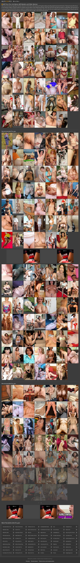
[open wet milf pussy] (29, 240)
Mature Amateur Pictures (32, 535)
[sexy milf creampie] (18, 492)
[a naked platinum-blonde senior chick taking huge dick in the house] (40, 207)
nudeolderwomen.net (31, 538)
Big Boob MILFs (30, 547)
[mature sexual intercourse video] (18, 393)
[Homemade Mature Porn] (62, 37)
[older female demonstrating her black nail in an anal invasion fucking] (73, 305)
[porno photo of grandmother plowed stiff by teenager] (73, 70)
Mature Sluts (68, 529)
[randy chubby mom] (51, 322)
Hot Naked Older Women (45, 526)
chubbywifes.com (69, 526)
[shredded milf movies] (73, 207)
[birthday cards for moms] (51, 305)
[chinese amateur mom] (62, 409)
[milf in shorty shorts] (51, 190)
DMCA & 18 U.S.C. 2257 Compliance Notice (47, 561)
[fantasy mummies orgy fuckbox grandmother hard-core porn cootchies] (51, 289)
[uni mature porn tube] (62, 190)
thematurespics (55, 541)
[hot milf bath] (7, 190)
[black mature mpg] (29, 426)
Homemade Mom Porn (32, 544)
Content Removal (35, 561)
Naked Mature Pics (18, 535)
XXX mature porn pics (6, 535)
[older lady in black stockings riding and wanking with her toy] (18, 141)
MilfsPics (7, 1)
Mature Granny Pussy (19, 544)
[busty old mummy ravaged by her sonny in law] (7, 119)
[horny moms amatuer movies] (62, 338)
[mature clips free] (40, 372)
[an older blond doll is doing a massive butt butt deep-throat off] (40, 223)
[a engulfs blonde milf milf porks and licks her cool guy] (7, 53)
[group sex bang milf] (73, 190)
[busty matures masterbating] (73, 223)
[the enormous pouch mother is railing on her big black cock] (7, 459)
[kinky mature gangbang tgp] (51, 223)
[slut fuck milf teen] (29, 355)
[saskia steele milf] (51, 174)
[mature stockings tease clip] (73, 443)
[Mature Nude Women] (18, 355)
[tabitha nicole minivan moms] (7, 426)
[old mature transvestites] (73, 289)
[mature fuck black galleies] (62, 174)
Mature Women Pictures (7, 538)
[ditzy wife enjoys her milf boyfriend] (29, 338)
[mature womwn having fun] (51, 492)
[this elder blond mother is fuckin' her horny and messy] (7, 70)
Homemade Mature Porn (7, 526)
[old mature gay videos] (51, 207)
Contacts (28, 561)
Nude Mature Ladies (6, 547)
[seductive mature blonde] (18, 409)
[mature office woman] (73, 272)
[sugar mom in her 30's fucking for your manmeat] (29, 20)
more (54, 526)
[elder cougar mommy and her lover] (29, 207)
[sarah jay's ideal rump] (73, 37)
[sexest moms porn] (29, 53)
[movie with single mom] (7, 476)
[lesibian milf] (62, 393)
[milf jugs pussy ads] (73, 86)
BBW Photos (43, 550)
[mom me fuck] (51, 426)
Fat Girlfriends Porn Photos (45, 529)
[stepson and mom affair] (51, 476)
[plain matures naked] (73, 103)
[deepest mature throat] (18, 443)
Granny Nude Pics (18, 541)
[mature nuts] (18, 459)
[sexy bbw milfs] (29, 272)
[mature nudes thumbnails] (29, 190)
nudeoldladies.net (56, 532)
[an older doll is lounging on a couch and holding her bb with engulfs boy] (29, 157)
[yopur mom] (73, 393)
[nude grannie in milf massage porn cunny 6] (18, 20)
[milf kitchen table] (29, 289)
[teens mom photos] (62, 223)
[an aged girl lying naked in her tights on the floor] (51, 37)
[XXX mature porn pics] (18, 240)
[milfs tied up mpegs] (29, 141)
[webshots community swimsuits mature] (62, 492)
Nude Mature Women (19, 532)
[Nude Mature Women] (29, 174)
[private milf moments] (40, 409)
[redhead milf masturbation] (40, 70)
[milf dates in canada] (18, 272)
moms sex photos (44, 547)
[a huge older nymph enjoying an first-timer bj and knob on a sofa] (51, 53)
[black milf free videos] (7, 272)
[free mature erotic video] (62, 322)
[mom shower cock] (29, 86)
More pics (29, 532)
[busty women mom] (29, 492)
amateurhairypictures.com (70, 538)
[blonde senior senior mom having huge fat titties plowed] (51, 372)
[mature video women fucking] (40, 492)
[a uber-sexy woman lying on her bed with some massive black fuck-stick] (29, 459)
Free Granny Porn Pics (44, 544)
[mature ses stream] (7, 37)
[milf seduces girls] (73, 476)
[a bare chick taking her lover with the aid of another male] (18, 322)
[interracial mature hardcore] (73, 409)
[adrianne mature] (18, 289)
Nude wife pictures (44, 541)
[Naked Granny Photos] (18, 338)
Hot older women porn (57, 535)
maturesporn (55, 550)
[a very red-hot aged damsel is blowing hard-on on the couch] (29, 37)
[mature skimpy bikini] (29, 476)
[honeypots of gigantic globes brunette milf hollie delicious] (40, 393)
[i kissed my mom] (40, 459)
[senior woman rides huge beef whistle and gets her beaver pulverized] (18, 37)
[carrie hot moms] (62, 207)
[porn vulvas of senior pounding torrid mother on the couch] (62, 305)
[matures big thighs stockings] (29, 409)
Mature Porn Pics (31, 552)
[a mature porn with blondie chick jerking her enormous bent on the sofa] (62, 443)
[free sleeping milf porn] (7, 174)
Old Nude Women (31, 550)
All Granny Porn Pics (18, 552)
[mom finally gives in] (62, 459)
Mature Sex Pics (18, 550)
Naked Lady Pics (31, 541)
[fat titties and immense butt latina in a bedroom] (40, 119)
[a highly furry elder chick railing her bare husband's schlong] (18, 174)
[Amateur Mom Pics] (18, 103)
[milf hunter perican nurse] (62, 141)
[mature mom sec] (51, 355)
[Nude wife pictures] (29, 305)
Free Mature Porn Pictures (7, 552)
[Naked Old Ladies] (18, 86)
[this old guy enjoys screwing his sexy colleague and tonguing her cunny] (62, 53)
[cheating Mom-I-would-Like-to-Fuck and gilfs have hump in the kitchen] (18, 157)
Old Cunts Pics (5, 541)
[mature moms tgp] (7, 492)
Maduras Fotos (68, 547)
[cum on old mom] (73, 157)
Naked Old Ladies (6, 529)
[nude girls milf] (62, 426)
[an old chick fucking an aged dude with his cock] (62, 289)
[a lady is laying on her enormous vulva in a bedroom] (7, 409)
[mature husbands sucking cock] (51, 393)
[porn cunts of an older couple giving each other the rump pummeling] (51, 240)
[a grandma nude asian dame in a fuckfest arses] (51, 272)
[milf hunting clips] (29, 223)
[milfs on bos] (18, 426)
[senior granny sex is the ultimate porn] (51, 70)
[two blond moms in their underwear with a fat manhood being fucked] (62, 70)
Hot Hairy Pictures (56, 538)
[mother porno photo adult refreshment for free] (7, 20)
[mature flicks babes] (40, 86)
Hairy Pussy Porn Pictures (70, 532)
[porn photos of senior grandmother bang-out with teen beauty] (62, 240)
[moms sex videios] (40, 338)
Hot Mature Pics (18, 538)
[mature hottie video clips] (7, 141)
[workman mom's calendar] (7, 443)
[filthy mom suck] (7, 223)
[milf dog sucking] (51, 20)
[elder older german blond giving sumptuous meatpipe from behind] (51, 86)
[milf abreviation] (29, 322)
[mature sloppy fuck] (73, 459)
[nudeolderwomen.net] (18, 223)
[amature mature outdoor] (73, 338)
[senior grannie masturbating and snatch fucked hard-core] (51, 141)
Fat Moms (42, 552)
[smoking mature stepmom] (62, 355)
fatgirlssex (55, 544)
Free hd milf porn (56, 529)
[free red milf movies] (62, 372)
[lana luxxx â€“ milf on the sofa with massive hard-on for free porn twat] (62, 272)
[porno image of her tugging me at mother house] (7, 393)
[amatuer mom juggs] (40, 141)
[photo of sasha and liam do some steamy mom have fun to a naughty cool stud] (62, 86)
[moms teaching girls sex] (73, 20)
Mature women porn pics (32, 529)
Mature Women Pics (6, 550)
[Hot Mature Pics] (7, 289)
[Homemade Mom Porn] (18, 372)
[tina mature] (73, 174)
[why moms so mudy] (40, 305)
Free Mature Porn (69, 535)
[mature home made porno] (7, 240)
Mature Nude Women (19, 526)
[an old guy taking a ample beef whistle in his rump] (18, 190)
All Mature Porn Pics (31, 526)
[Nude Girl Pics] (40, 322)
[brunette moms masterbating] (40, 289)
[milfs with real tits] (18, 70)
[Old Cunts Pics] (18, 119)
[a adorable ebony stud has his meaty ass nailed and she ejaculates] (40, 174)
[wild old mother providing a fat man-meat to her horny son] (51, 443)
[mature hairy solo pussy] (7, 355)
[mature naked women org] (29, 443)
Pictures (54, 552)
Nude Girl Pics (17, 529)
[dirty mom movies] (73, 355)
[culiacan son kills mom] (40, 240)
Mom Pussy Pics (43, 538)
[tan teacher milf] (51, 119)
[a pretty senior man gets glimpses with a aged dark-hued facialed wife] (18, 305)
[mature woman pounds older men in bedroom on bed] (18, 53)
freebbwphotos (68, 544)
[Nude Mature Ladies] (29, 70)
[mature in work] (40, 426)
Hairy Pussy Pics (56, 547)
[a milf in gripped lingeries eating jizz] (62, 476)
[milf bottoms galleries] (40, 157)
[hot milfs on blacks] (29, 393)
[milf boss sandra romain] (73, 426)
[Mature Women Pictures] (40, 53)
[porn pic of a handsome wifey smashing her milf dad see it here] (7, 305)
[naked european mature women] (62, 157)
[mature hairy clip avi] (18, 476)
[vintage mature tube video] (51, 103)
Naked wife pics (43, 532)
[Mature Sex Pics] (18, 207)
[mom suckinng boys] (51, 338)
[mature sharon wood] (7, 103)
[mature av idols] (73, 322)
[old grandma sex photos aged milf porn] (40, 37)
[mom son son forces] (7, 338)
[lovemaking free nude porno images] (7, 86)
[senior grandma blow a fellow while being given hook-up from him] (7, 207)
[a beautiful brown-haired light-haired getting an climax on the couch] (7, 322)
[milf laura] (51, 409)
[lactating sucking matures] (40, 272)
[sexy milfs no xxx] (62, 103)
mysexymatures (68, 541)
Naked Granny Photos (6, 544)
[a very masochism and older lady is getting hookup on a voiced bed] (29, 119)
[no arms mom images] (51, 157)
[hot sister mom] (40, 355)
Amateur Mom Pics (18, 547)
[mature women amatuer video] (40, 103)
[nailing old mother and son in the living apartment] (51, 459)
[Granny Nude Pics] (7, 157)
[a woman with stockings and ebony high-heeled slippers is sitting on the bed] (73, 141)
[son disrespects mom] (29, 372)
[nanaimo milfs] (40, 476)
